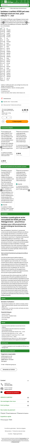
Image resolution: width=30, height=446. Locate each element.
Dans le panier (18, 121)
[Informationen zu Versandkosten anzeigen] (6, 420)
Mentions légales (21, 428)
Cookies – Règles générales (15, 434)
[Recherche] (28, 5)
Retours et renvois (15, 442)
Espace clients (8, 389)
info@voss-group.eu (8, 364)
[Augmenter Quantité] (10, 117)
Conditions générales (10, 428)
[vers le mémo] (3, 121)
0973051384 (8, 385)
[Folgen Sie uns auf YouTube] (1, 392)
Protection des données (18, 431)
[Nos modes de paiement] (14, 413)
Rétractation (8, 431)
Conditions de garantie (16, 440)
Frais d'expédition (23, 438)
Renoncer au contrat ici (12, 392)
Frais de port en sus (7, 98)
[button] (15, 22)
